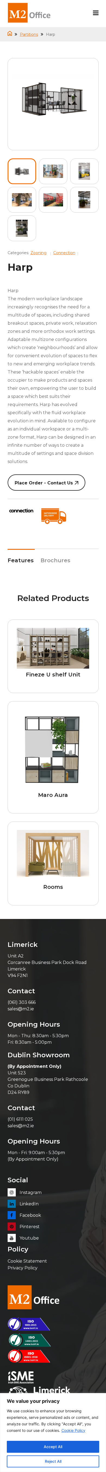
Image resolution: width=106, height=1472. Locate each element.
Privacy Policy (23, 1267)
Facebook (29, 1215)
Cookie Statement (27, 1261)
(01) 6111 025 (20, 1119)
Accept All (53, 1446)
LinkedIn (28, 1203)
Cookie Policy (73, 1430)
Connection (64, 252)
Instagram (30, 1192)
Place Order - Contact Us (44, 483)
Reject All (53, 1461)
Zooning (38, 252)
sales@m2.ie (21, 1008)
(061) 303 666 (22, 1002)
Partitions (29, 34)
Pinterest (29, 1226)
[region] (53, 1432)
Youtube (28, 1238)
